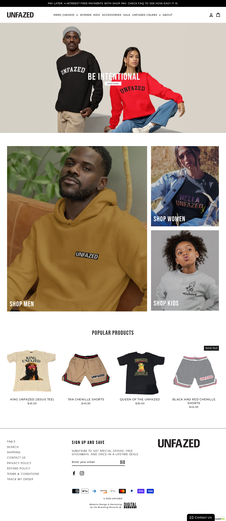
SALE (126, 14)
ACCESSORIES (111, 14)
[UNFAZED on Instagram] (82, 473)
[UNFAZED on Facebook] (74, 473)
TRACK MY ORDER (20, 479)
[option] (113, 3)
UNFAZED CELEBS (145, 14)
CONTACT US (16, 457)
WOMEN (85, 14)
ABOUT (168, 14)
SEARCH (13, 447)
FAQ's (11, 441)
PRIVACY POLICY (19, 463)
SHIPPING (14, 452)
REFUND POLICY (18, 468)
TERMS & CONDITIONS (23, 474)
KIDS (96, 14)
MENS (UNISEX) (64, 14)
